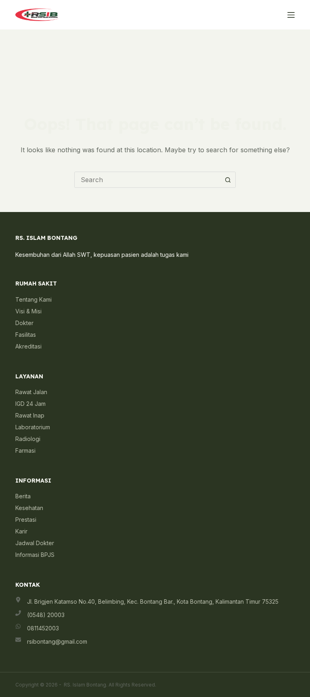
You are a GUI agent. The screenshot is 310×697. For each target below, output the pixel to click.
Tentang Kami (33, 299)
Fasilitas (25, 334)
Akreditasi (28, 346)
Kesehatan (29, 507)
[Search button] (227, 179)
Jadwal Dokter (34, 543)
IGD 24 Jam (30, 403)
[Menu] (291, 15)
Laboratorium (32, 427)
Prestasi (25, 519)
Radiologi (27, 438)
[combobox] (147, 180)
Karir (21, 531)
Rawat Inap (29, 415)
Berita (23, 496)
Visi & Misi (28, 311)
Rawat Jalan (31, 391)
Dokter (24, 322)
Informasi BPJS (34, 554)
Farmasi (25, 450)
